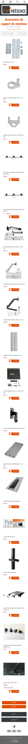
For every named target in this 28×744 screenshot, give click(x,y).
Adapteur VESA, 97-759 (8, 62)
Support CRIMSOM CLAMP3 (9, 572)
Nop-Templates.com (16, 741)
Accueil (7, 26)
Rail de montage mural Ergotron (11, 501)
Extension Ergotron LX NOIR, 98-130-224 (13, 320)
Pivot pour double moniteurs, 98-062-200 (13, 428)
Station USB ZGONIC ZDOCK (10, 682)
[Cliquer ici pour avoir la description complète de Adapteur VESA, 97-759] (14, 48)
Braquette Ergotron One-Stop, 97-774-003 (13, 98)
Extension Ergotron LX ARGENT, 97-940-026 (13, 247)
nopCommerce (16, 740)
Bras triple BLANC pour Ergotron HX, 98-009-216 (13, 210)
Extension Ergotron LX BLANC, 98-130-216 (14, 284)
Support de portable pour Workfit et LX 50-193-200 (13, 609)
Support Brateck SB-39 (9, 537)
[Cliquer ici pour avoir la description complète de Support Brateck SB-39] (14, 523)
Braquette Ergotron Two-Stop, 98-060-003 (13, 136)
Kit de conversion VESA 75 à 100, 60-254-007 (13, 392)
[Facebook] (14, 726)
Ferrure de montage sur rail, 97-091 (12, 355)
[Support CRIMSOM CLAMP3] (14, 558)
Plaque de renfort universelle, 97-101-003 (13, 464)
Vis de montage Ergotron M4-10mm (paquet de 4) (12, 646)
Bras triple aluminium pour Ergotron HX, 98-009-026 (13, 173)
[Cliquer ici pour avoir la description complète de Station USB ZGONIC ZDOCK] (14, 669)
